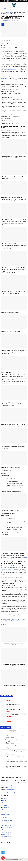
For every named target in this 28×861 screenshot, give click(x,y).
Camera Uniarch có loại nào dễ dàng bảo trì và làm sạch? (16, 767)
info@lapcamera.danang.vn (11, 789)
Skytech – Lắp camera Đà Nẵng (8, 565)
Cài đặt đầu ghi (9, 12)
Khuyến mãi (4, 803)
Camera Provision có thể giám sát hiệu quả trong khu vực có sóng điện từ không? (15, 746)
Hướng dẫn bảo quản (7, 832)
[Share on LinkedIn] (20, 615)
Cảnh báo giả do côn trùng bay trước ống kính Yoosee (14, 757)
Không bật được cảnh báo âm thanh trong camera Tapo (15, 735)
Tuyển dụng (4, 805)
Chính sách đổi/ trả (6, 825)
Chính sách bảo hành (7, 823)
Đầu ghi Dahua (4, 78)
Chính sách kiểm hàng (7, 827)
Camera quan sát (6, 809)
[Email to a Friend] (15, 615)
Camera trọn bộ (5, 807)
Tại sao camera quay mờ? (10, 730)
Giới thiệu (4, 798)
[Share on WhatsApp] (8, 615)
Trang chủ (3, 12)
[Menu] (2, 4)
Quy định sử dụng (6, 834)
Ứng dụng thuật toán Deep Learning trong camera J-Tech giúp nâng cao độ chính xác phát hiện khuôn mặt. (16, 741)
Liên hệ (4, 800)
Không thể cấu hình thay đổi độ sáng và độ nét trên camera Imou (16, 762)
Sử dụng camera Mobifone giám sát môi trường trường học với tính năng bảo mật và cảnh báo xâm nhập (16, 752)
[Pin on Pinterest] (17, 615)
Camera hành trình (6, 812)
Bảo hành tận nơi (7, 1)
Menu (4, 8)
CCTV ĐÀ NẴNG (15, 20)
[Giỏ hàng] (26, 4)
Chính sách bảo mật (6, 836)
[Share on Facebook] (10, 615)
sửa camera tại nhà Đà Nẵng (13, 69)
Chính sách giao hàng (7, 820)
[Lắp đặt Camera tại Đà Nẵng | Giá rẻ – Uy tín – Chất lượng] (14, 4)
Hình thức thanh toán (7, 829)
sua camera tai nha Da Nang (8, 569)
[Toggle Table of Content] (13, 40)
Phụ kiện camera (6, 814)
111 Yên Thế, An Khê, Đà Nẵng (12, 785)
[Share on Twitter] (13, 615)
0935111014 (10, 787)
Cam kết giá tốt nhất (5, 0)
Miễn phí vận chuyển (14, 0)
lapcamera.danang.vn (11, 792)
